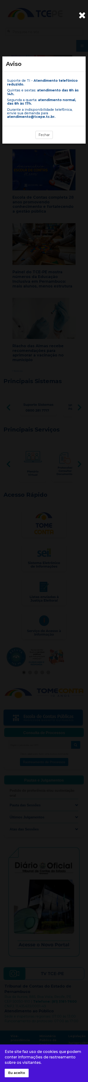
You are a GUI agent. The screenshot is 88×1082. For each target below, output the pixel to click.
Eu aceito (16, 1073)
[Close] (82, 15)
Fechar (44, 135)
